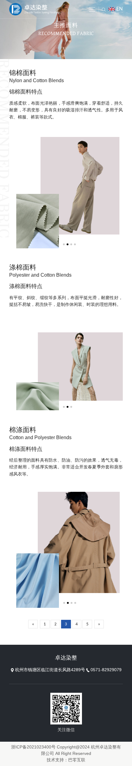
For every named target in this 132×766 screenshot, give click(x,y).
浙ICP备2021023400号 (33, 747)
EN (119, 9)
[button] (64, 244)
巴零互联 (76, 760)
